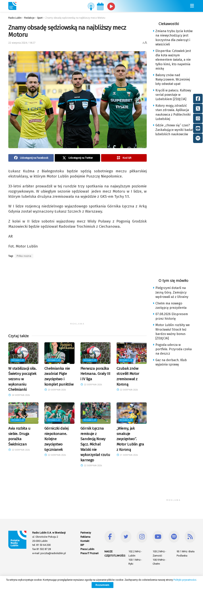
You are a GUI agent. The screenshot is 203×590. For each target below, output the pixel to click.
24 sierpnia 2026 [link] (20, 395)
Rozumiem (102, 584)
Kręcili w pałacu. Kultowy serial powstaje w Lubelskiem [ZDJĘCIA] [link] (173, 94)
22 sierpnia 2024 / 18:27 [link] (21, 42)
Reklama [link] (85, 536)
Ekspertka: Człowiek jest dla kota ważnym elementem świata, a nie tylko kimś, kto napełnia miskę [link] (173, 60)
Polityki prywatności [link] (184, 579)
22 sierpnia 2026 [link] (92, 384)
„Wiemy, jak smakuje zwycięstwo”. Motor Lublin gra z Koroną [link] (130, 439)
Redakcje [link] (17, 360)
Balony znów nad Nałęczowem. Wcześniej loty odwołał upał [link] (172, 79)
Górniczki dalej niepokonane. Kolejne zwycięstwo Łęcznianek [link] (56, 439)
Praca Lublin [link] (87, 549)
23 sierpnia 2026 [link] (56, 390)
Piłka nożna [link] (24, 256)
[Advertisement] (77, 293)
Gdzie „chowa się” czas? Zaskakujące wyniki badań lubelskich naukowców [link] (174, 129)
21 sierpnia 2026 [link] (128, 455)
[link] (12, 6)
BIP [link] (82, 544)
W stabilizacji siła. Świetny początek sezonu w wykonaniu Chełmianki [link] (22, 379)
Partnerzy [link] (85, 532)
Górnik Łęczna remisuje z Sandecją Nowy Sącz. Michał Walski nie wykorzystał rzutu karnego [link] (95, 444)
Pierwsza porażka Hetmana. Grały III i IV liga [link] (95, 373)
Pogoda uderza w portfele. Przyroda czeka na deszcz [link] (173, 349)
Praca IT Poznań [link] (89, 553)
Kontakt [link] (84, 540)
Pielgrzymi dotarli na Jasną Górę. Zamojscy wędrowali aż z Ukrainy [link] (171, 292)
